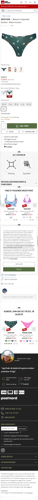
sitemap (30, 493)
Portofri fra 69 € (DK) (11, 137)
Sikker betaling (11, 384)
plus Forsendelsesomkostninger (10, 84)
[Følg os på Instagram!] (4, 450)
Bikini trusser (7, 16)
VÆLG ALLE (19, 269)
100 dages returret (10, 139)
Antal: (2, 121)
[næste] (35, 205)
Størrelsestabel (5, 113)
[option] (19, 45)
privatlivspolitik (13, 258)
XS (3, 104)
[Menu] (3, 10)
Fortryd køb (6, 468)
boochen (5, 19)
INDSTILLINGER (18, 264)
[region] (19, 250)
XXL (3, 109)
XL (28, 104)
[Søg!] (35, 11)
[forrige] (3, 205)
